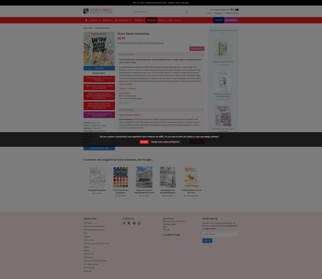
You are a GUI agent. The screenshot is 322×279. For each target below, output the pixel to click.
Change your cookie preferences (165, 142)
